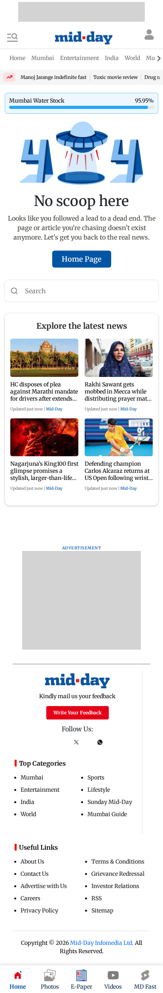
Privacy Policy (39, 910)
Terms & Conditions (117, 861)
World (28, 814)
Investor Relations (115, 886)
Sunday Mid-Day (109, 802)
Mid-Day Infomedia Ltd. (102, 942)
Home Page (82, 259)
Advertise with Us (44, 886)
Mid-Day (54, 409)
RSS (96, 898)
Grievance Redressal (117, 873)
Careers (30, 898)
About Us (32, 861)
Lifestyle (98, 789)
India (27, 802)
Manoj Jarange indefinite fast (54, 77)
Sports (95, 777)
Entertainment (40, 789)
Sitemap (102, 910)
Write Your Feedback (77, 713)
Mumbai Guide (107, 814)
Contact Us (35, 873)
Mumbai (32, 777)
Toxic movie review (115, 77)
